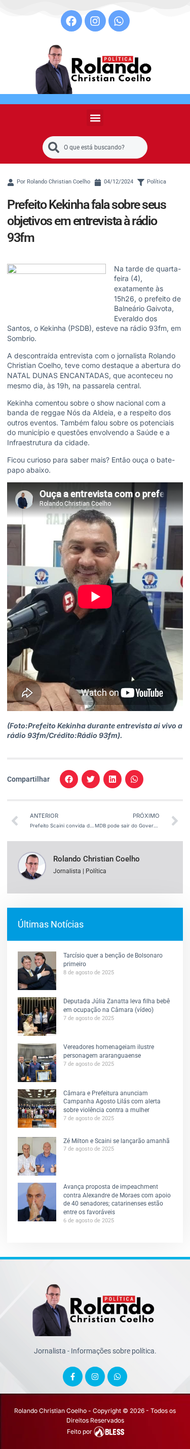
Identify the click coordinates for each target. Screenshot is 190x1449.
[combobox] (95, 147)
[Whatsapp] (119, 21)
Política (156, 181)
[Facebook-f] (73, 1376)
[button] (95, 117)
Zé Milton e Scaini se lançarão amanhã (116, 1141)
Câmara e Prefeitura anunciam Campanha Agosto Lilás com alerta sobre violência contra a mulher (112, 1102)
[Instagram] (95, 21)
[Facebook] (71, 21)
